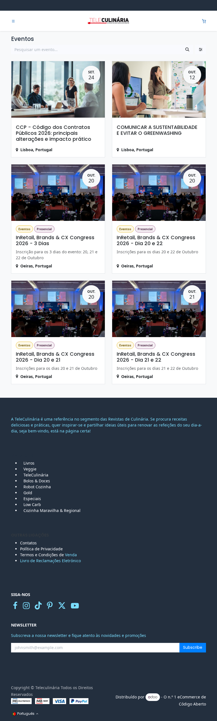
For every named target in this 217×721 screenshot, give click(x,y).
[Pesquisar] (187, 49)
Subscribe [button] (192, 647)
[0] (204, 21)
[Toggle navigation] (13, 21)
